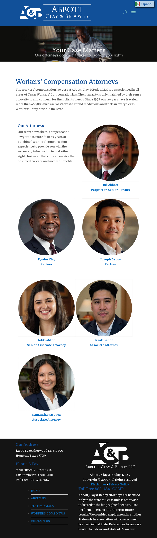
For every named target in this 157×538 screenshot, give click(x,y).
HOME (35, 491)
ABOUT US (38, 498)
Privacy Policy (119, 484)
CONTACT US (40, 521)
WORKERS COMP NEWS (48, 513)
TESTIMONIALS (42, 506)
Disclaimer (98, 484)
